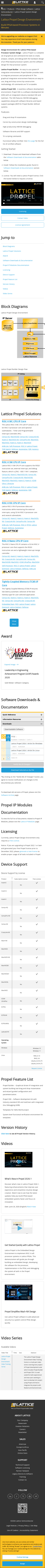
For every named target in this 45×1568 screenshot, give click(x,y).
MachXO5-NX (14, 440)
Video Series (7, 293)
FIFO (16, 604)
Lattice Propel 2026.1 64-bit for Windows (26, 743)
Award (5, 256)
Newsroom (22, 1423)
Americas (22, 1444)
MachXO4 (27, 443)
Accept (22, 1564)
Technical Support (23, 1465)
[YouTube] (29, 1497)
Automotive (23, 449)
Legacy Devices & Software (22, 1474)
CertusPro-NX (25, 440)
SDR (29, 449)
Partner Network (22, 1471)
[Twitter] (23, 1497)
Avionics (35, 449)
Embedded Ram (8, 604)
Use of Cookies (13, 1530)
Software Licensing (22, 1468)
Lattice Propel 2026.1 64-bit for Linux (25, 750)
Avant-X (20, 443)
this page (31, 141)
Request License (37, 1068)
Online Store (22, 1453)
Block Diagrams (9, 246)
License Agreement (22, 225)
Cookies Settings (22, 1557)
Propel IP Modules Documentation (16, 265)
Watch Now (31, 1207)
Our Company (22, 1420)
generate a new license (29, 851)
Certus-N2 (6, 437)
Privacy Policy (23, 1526)
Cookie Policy (37, 1546)
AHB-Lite (5, 446)
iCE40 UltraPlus (25, 562)
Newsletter (22, 1432)
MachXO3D (15, 437)
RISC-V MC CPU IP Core (14, 421)
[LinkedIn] (10, 1497)
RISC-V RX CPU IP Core (14, 502)
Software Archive (7, 795)
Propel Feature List (10, 279)
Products (11, 9)
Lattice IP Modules (28, 821)
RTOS (29, 525)
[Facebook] (16, 1497)
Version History (9, 284)
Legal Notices (11, 1526)
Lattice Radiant (15, 569)
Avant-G (13, 443)
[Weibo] (35, 1497)
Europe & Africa (22, 1447)
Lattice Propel (32, 446)
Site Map (34, 1526)
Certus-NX (24, 437)
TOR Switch (6, 449)
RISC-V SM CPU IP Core (14, 462)
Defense (15, 449)
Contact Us (22, 1480)
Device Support (9, 275)
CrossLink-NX (33, 437)
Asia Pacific (22, 1450)
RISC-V (23, 446)
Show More (14, 622)
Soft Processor (14, 446)
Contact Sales (22, 218)
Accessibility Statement (29, 1530)
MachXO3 (34, 440)
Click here (5, 1134)
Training (22, 1477)
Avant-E (5, 440)
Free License (14, 841)
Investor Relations (22, 1426)
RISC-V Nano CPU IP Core (15, 540)
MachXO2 (5, 443)
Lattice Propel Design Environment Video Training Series (5, 1361)
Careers (23, 1429)
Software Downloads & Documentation (21, 157)
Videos (5, 289)
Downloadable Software (14, 729)
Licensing (22, 211)
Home (3, 9)
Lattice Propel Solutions (12, 251)
